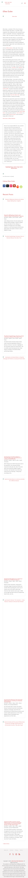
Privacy (16, 850)
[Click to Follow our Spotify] (14, 173)
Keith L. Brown (8, 217)
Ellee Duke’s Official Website (9, 118)
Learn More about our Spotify (8, 176)
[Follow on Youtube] (14, 186)
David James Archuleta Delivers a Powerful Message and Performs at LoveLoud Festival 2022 (13, 458)
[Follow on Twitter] (7, 186)
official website (9, 48)
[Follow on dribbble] (21, 187)
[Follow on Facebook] (4, 186)
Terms (21, 850)
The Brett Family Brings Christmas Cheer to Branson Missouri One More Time (14, 336)
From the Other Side (14, 94)
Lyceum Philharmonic (13, 827)
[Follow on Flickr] (17, 187)
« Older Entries (6, 843)
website (20, 67)
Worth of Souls (12, 114)
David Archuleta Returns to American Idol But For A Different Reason (13, 579)
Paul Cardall (19, 112)
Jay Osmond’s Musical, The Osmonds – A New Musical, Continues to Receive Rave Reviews (13, 701)
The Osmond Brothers (13, 704)
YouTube (14, 67)
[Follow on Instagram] (11, 186)
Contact (11, 850)
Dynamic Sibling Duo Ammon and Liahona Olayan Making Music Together (14, 215)
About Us (6, 850)
